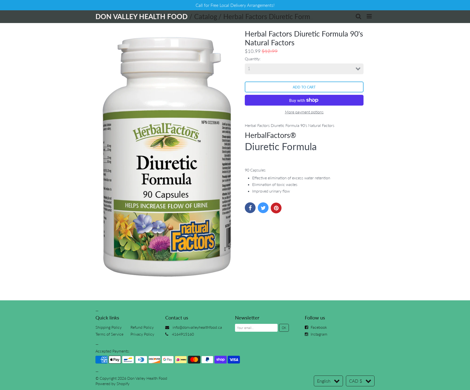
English (323, 381)
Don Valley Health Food (147, 378)
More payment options (304, 112)
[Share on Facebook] (250, 207)
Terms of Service (109, 334)
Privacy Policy (142, 334)
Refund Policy (142, 327)
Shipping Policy (108, 327)
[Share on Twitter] (263, 207)
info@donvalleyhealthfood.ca (197, 327)
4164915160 (183, 334)
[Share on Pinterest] (276, 208)
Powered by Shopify (112, 383)
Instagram (319, 334)
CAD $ (355, 381)
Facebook (319, 327)
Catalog (205, 16)
